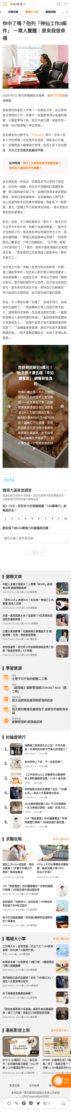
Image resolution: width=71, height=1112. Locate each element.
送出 (35, 552)
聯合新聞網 (57, 95)
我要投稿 (14, 1085)
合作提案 (34, 1085)
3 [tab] (35, 462)
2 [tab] (30, 462)
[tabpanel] (35, 406)
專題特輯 (51, 11)
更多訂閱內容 (60, 839)
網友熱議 (9, 479)
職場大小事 (31, 11)
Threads (37, 135)
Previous (9, 406)
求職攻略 (13, 11)
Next (62, 406)
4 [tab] (41, 462)
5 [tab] (46, 462)
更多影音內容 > (59, 1030)
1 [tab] (24, 462)
